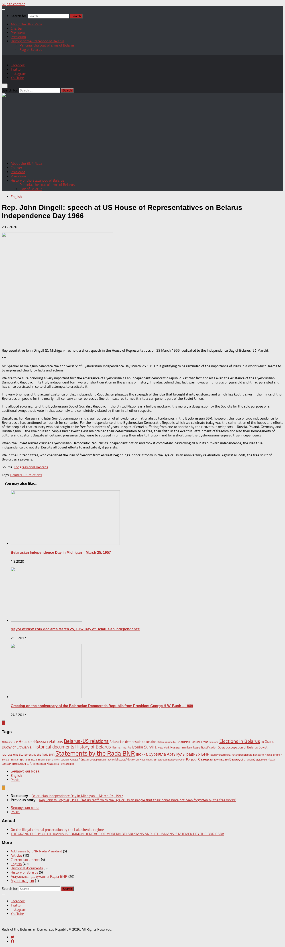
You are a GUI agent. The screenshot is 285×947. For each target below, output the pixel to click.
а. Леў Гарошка (65, 763)
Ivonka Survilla (144, 747)
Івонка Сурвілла (151, 754)
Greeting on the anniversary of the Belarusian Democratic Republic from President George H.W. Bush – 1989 (102, 706)
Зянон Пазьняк (60, 759)
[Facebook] (12, 941)
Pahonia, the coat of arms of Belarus (47, 45)
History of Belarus (93, 747)
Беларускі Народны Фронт (267, 754)
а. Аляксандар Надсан (42, 763)
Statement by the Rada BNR (37, 754)
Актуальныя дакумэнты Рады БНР (39, 876)
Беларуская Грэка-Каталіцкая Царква (231, 754)
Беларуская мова (25, 771)
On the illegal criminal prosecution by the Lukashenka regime (57, 829)
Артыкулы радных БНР (188, 754)
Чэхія (271, 759)
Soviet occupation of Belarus (238, 747)
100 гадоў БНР (10, 742)
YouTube (17, 78)
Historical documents (53, 747)
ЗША (48, 759)
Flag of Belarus (31, 49)
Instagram (18, 73)
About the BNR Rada (26, 24)
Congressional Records (31, 467)
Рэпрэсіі (191, 759)
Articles (16, 855)
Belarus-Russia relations (41, 741)
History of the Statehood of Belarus (37, 41)
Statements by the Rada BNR (95, 753)
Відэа (34, 759)
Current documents (25, 860)
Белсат (6, 759)
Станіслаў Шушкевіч (255, 759)
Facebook (18, 65)
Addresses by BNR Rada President (36, 851)
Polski (15, 780)
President (18, 32)
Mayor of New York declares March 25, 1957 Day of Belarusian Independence (75, 629)
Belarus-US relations (26, 475)
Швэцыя (6, 763)
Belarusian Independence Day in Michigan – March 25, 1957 (61, 552)
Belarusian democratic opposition (133, 742)
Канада (74, 759)
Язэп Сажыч (19, 763)
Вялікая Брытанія (20, 759)
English (16, 197)
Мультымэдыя (22, 881)
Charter (16, 28)
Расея (181, 759)
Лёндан (84, 759)
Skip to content (13, 4)
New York (163, 747)
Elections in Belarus (239, 741)
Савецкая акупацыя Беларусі (220, 759)
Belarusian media (166, 742)
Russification (209, 747)
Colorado (213, 742)
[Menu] (3, 9)
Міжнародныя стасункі (102, 759)
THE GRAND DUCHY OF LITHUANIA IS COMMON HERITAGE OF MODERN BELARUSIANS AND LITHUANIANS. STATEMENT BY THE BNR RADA (117, 834)
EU (262, 742)
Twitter (16, 69)
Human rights (121, 747)
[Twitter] (12, 937)
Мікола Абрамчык (127, 759)
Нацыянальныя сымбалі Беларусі (158, 759)
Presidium (18, 37)
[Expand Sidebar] (3, 722)
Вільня (41, 759)
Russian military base (185, 747)
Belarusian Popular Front (192, 742)
